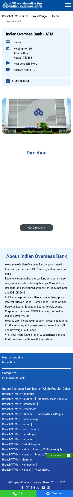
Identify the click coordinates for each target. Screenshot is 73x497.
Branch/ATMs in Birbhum (17, 413)
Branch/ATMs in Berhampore (19, 408)
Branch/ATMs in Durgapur (17, 439)
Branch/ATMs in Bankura (52, 398)
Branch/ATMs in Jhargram (17, 459)
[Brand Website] (49, 488)
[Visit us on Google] (39, 488)
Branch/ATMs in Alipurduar (18, 393)
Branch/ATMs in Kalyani (16, 469)
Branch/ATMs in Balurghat (18, 398)
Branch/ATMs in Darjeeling (18, 434)
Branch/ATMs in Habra (15, 449)
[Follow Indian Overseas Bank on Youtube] (44, 488)
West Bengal (40, 16)
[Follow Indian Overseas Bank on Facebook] (23, 488)
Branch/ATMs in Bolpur (49, 413)
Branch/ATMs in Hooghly (47, 449)
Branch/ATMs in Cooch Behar (19, 429)
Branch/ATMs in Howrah (16, 454)
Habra (56, 16)
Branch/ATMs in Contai (16, 423)
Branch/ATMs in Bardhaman (19, 403)
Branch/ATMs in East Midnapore (21, 444)
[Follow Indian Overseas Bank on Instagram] (33, 488)
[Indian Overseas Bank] (22, 5)
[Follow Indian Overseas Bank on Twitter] (28, 488)
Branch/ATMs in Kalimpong (18, 464)
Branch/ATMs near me (15, 16)
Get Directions (36, 227)
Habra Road (9, 362)
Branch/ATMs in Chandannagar (20, 418)
